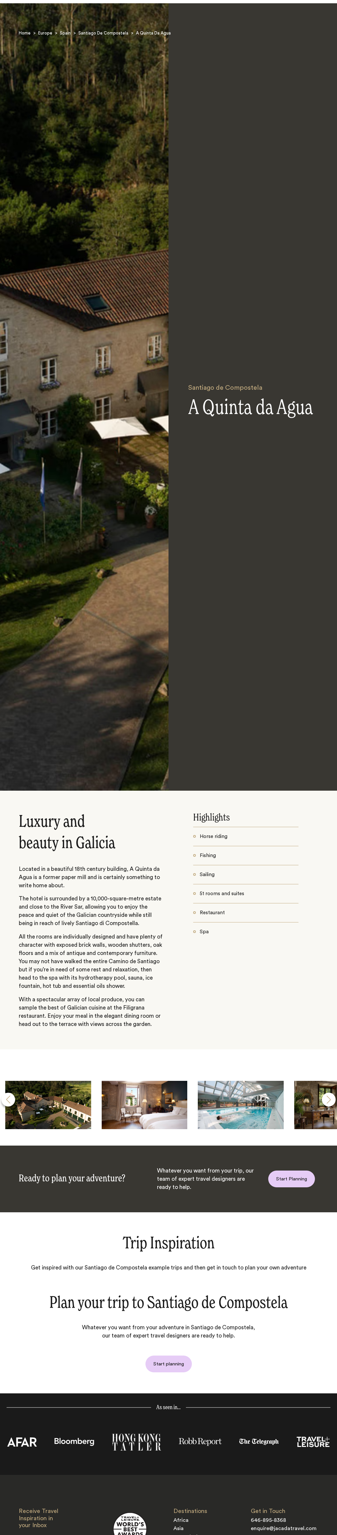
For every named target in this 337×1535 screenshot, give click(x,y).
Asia (178, 1528)
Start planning (168, 1363)
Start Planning (291, 1178)
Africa (181, 1520)
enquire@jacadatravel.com (284, 1528)
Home (25, 33)
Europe (45, 33)
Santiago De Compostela (103, 33)
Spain (65, 33)
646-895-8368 (268, 1520)
